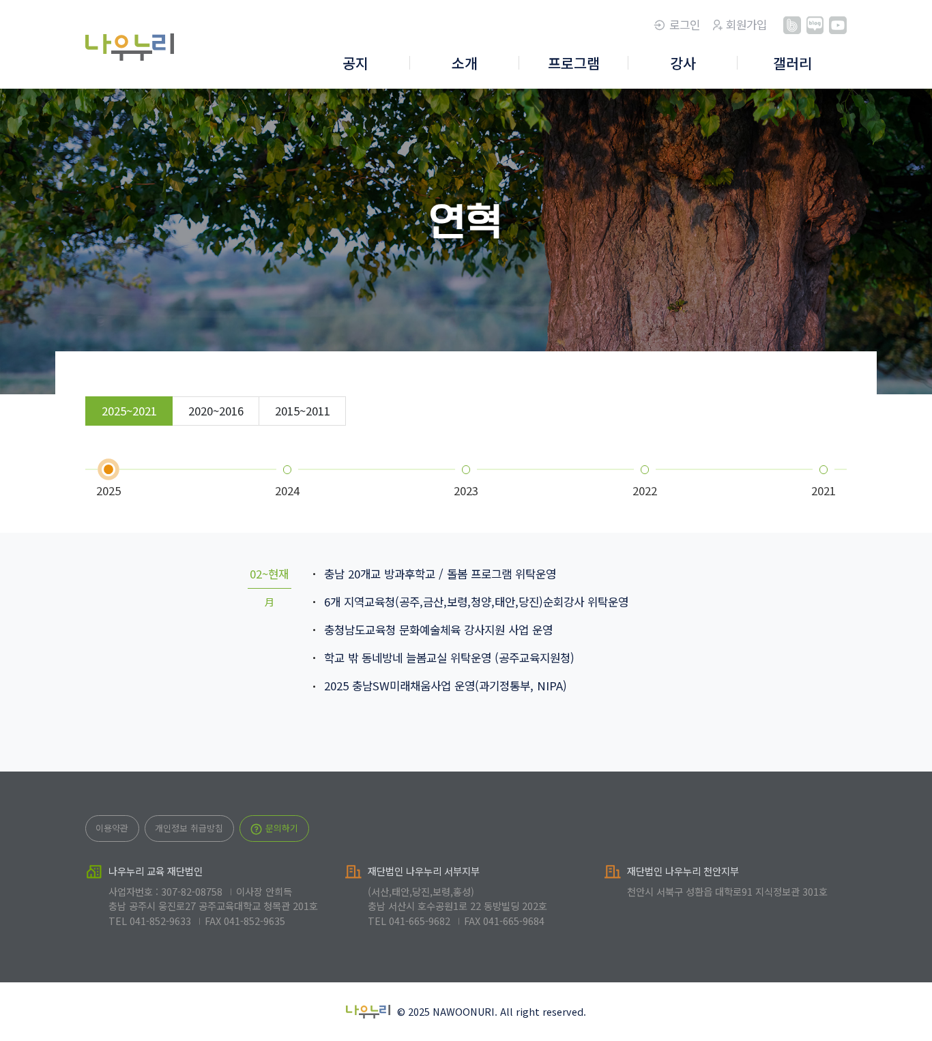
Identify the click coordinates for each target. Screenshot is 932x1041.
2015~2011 (302, 410)
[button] (355, 64)
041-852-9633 (160, 920)
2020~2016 (216, 410)
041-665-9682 (419, 920)
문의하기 (280, 827)
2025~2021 (129, 410)
